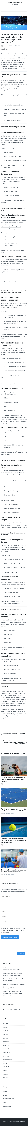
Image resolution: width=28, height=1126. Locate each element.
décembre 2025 (7, 1052)
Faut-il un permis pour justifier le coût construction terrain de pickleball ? (13, 810)
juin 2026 (5, 1031)
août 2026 (5, 1023)
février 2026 (6, 1045)
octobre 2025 (6, 1056)
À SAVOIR (5, 1091)
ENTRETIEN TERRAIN (8, 1099)
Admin (6, 45)
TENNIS (10, 45)
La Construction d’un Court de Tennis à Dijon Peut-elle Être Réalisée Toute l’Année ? (14, 779)
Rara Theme (16, 1121)
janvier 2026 (6, 1049)
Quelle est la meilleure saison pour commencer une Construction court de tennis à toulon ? (12, 993)
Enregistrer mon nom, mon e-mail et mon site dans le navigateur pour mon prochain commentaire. (13, 930)
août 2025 (5, 1063)
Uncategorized (7, 1106)
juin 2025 (5, 1070)
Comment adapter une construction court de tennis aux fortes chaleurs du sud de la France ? (13, 840)
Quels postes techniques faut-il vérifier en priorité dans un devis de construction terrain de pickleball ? (13, 986)
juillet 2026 (6, 1027)
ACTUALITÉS (6, 1095)
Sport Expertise (14, 2)
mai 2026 (5, 1034)
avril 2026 (5, 1038)
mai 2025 (5, 1074)
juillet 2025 (6, 1067)
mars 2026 (6, 1041)
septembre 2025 (7, 1059)
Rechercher (21, 953)
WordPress (14, 1123)
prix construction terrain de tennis (11, 227)
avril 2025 (5, 1077)
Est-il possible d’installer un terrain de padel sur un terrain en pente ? (13, 871)
